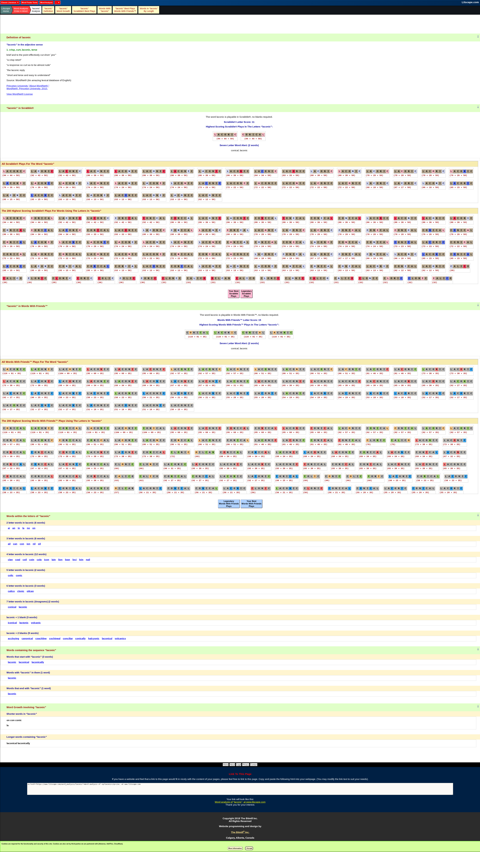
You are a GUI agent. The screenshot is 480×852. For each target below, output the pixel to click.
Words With (104, 9)
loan (67, 559)
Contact (254, 765)
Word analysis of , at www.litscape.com (240, 802)
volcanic (36, 622)
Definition (48, 9)
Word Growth (63, 9)
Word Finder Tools (29, 3)
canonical (27, 638)
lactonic (23, 622)
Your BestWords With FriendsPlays (251, 503)
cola (39, 559)
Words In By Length (148, 9)
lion (60, 559)
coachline (41, 638)
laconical (107, 638)
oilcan (30, 591)
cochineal (54, 638)
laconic (23, 607)
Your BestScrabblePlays (233, 293)
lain (54, 559)
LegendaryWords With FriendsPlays (229, 503)
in (19, 528)
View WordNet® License (19, 94)
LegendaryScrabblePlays (246, 293)
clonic (20, 591)
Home (225, 765)
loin (81, 559)
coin (31, 559)
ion (28, 544)
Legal (238, 765)
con (22, 544)
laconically (38, 662)
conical (12, 607)
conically (80, 638)
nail (88, 559)
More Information (235, 848)
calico (11, 591)
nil (34, 544)
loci (74, 559)
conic (19, 575)
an (13, 528)
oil (39, 544)
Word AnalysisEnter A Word (21, 9)
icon (46, 559)
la (23, 528)
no (28, 528)
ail (9, 544)
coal (17, 559)
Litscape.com (470, 2)
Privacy (246, 765)
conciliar (68, 638)
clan (10, 559)
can (15, 544)
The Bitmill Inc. (240, 832)
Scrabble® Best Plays (84, 9)
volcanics (120, 638)
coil (25, 559)
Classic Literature (8, 3)
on (33, 528)
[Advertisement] (240, 24)
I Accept (249, 848)
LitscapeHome (6, 9)
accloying (13, 638)
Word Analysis (46, 3)
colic (10, 575)
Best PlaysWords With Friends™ (125, 9)
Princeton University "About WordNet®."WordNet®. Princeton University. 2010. (27, 87)
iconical (12, 622)
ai (9, 528)
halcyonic (93, 638)
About (232, 765)
